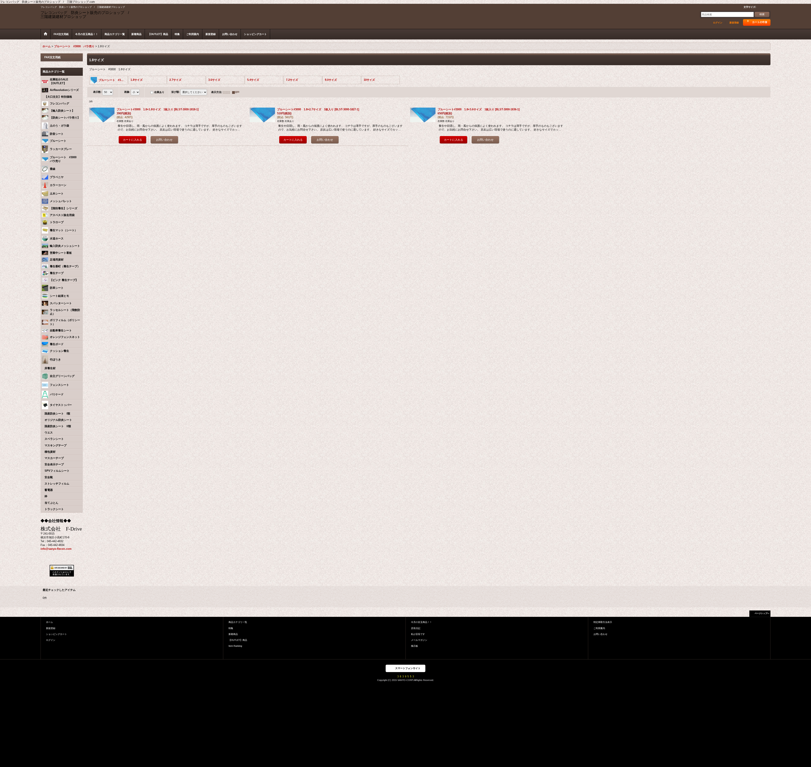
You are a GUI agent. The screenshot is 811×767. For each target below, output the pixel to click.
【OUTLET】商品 (238, 640)
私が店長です (418, 634)
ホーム (49, 622)
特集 (231, 628)
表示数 (97, 91)
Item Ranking (235, 646)
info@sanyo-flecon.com (56, 548)
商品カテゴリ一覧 (238, 622)
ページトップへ (762, 613)
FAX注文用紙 (52, 57)
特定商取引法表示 (602, 622)
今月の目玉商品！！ (421, 622)
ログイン (717, 22)
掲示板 (414, 646)
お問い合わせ (600, 634)
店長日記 (415, 628)
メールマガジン (419, 640)
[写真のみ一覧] (227, 92)
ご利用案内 (599, 628)
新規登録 (734, 22)
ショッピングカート (56, 634)
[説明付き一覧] (236, 92)
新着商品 (233, 634)
